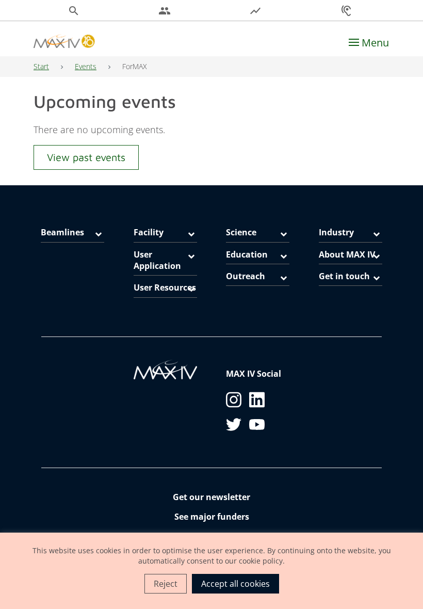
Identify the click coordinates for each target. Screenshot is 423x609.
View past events (86, 157)
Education (247, 254)
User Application (157, 260)
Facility (149, 232)
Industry (336, 232)
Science (241, 232)
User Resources (165, 287)
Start (41, 66)
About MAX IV (347, 254)
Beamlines (62, 232)
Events (85, 66)
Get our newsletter (211, 497)
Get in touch (344, 276)
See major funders (211, 516)
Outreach (245, 276)
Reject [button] (165, 583)
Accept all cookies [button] (235, 583)
